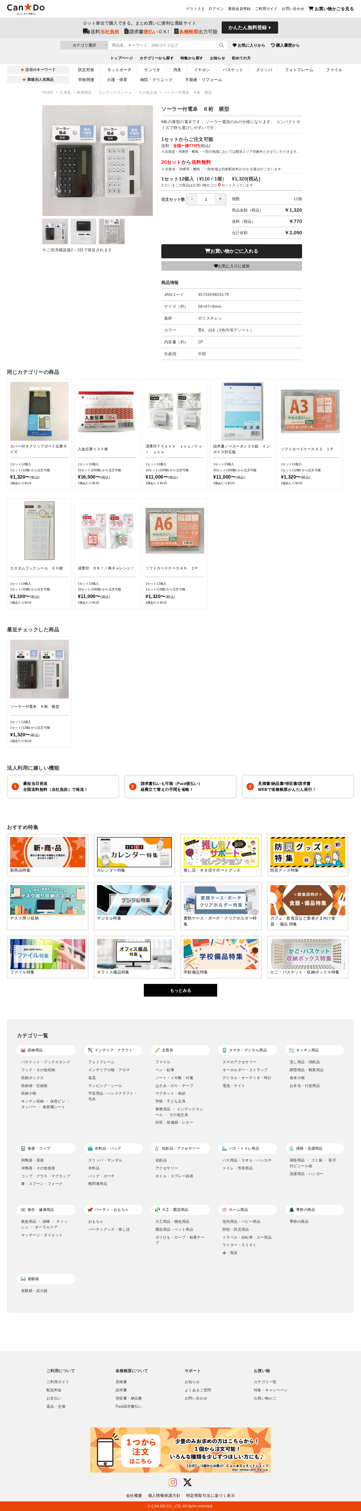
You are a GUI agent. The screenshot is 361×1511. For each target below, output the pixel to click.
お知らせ (217, 58)
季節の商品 (299, 1221)
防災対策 (86, 69)
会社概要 (134, 1495)
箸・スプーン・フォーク (42, 1184)
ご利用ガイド (266, 9)
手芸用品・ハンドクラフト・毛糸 (112, 1096)
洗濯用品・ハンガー (307, 1174)
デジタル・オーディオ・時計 (247, 1078)
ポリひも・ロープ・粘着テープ (179, 1240)
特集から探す (191, 58)
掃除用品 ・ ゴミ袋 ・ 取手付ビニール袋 (313, 1163)
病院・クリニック (156, 79)
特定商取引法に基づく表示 (210, 1495)
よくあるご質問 (198, 1390)
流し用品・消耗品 (305, 1062)
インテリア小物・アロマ (109, 1070)
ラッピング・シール (105, 1086)
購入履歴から (288, 45)
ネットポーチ (119, 69)
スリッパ (264, 69)
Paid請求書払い (129, 1407)
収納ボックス (32, 1078)
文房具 (66, 93)
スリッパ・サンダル (105, 1160)
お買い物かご (265, 1398)
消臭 (177, 69)
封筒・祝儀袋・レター (174, 1122)
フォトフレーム (299, 69)
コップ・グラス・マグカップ (45, 1176)
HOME (48, 93)
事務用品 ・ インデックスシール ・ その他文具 (117, 93)
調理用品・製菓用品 (307, 1070)
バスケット (233, 69)
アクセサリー (166, 1168)
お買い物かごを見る (334, 8)
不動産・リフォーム (203, 79)
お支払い (54, 1398)
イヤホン (202, 69)
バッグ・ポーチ (101, 1176)
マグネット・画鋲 (170, 1093)
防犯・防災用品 (236, 1229)
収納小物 (28, 1093)
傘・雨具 (230, 1253)
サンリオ (152, 69)
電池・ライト (234, 1086)
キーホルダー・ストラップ (245, 1070)
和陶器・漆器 (32, 1160)
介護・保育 (117, 79)
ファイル (334, 69)
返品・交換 (56, 1407)
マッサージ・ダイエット (42, 1235)
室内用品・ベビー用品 (241, 1221)
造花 (92, 1078)
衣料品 (94, 1168)
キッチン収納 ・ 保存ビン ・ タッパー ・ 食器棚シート (45, 1104)
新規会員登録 (239, 9)
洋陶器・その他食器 (38, 1168)
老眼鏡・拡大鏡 (34, 1291)
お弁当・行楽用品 (305, 1086)
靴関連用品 (97, 1184)
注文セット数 (173, 199)
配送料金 (54, 1390)
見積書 (121, 1382)
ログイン (216, 9)
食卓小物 (297, 1078)
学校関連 (86, 79)
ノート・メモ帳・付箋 (174, 1078)
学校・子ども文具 (170, 1101)
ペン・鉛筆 (164, 1070)
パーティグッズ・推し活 (109, 1229)
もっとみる (180, 990)
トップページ (121, 58)
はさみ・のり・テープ (174, 1086)
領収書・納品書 (129, 1398)
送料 (105, 31)
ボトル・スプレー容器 (174, 1176)
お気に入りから (251, 45)
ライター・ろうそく (240, 1245)
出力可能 (198, 31)
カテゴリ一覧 (265, 1382)
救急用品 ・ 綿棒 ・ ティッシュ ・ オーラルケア (44, 1224)
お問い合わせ (293, 9)
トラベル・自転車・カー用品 (247, 1237)
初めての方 (241, 58)
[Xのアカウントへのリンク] (187, 1483)
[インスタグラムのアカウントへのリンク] (173, 1483)
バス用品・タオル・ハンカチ (247, 1160)
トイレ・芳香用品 (238, 1168)
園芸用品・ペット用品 (174, 1229)
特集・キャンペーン (271, 1390)
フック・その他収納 (38, 1070)
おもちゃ (96, 1221)
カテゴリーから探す (157, 58)
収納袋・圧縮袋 (34, 1086)
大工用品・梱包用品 (172, 1221)
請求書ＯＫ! (149, 31)
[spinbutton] (206, 199)
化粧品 (161, 1160)
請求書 (121, 1390)
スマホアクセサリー (240, 1062)
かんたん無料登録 (247, 27)
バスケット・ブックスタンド (45, 1062)
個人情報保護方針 (164, 1495)
